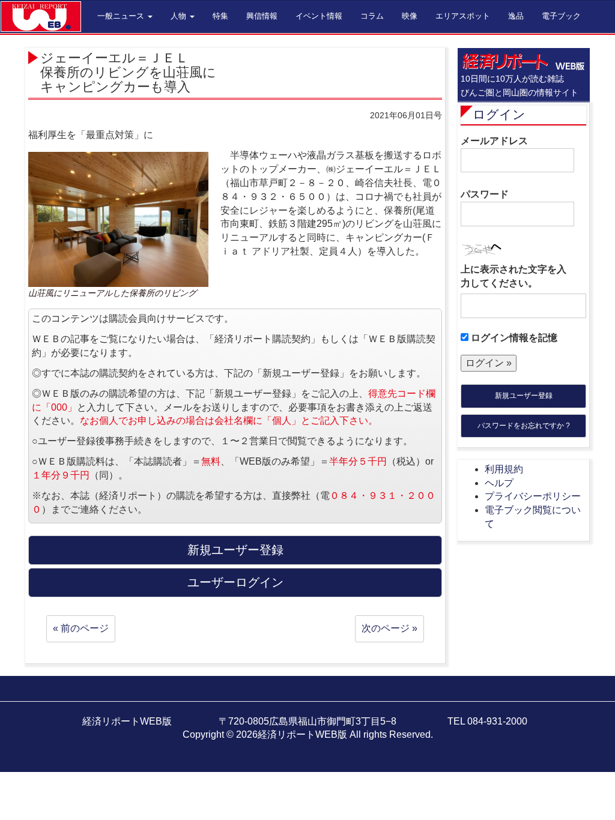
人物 (180, 15)
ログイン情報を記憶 (512, 338)
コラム (372, 15)
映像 (409, 15)
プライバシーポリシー (533, 496)
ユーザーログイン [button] (235, 582)
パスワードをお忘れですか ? (523, 425)
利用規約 (504, 469)
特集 (220, 15)
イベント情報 (318, 15)
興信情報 (261, 15)
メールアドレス (494, 141)
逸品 (516, 15)
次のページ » (389, 628)
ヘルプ (499, 483)
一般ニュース (122, 15)
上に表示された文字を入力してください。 (513, 276)
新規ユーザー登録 (524, 395)
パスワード (485, 194)
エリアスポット (462, 15)
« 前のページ (81, 628)
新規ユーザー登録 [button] (235, 549)
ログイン (499, 114)
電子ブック (561, 15)
